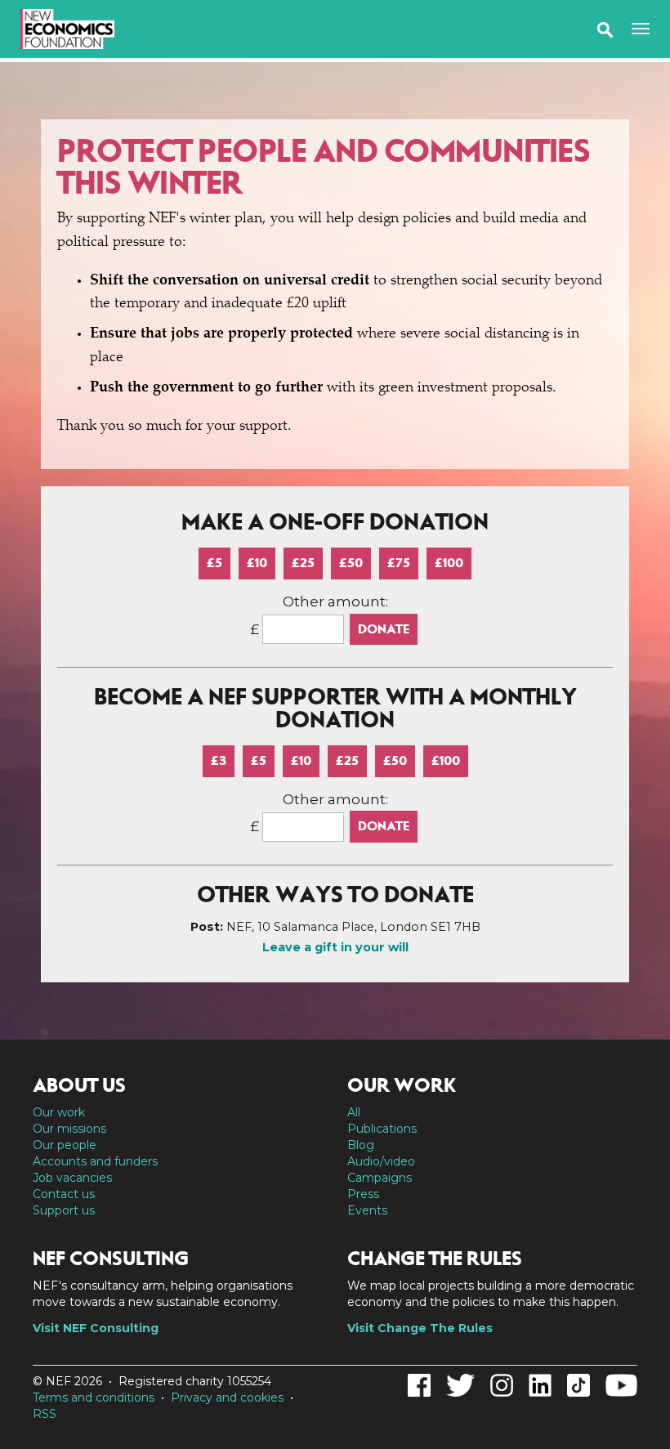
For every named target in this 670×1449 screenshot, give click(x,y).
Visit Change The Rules (420, 1328)
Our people (64, 1145)
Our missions (69, 1128)
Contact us (64, 1194)
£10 (257, 563)
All (353, 1112)
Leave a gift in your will (335, 947)
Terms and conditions (93, 1397)
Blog (360, 1145)
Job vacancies (72, 1177)
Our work (59, 1112)
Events (367, 1210)
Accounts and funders (95, 1161)
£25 (303, 563)
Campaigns (379, 1177)
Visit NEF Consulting (96, 1328)
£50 (351, 563)
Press (363, 1194)
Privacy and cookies (227, 1397)
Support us (64, 1210)
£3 (218, 760)
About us (79, 1085)
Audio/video (381, 1161)
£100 (449, 563)
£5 (214, 563)
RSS (44, 1414)
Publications (382, 1128)
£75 (398, 563)
